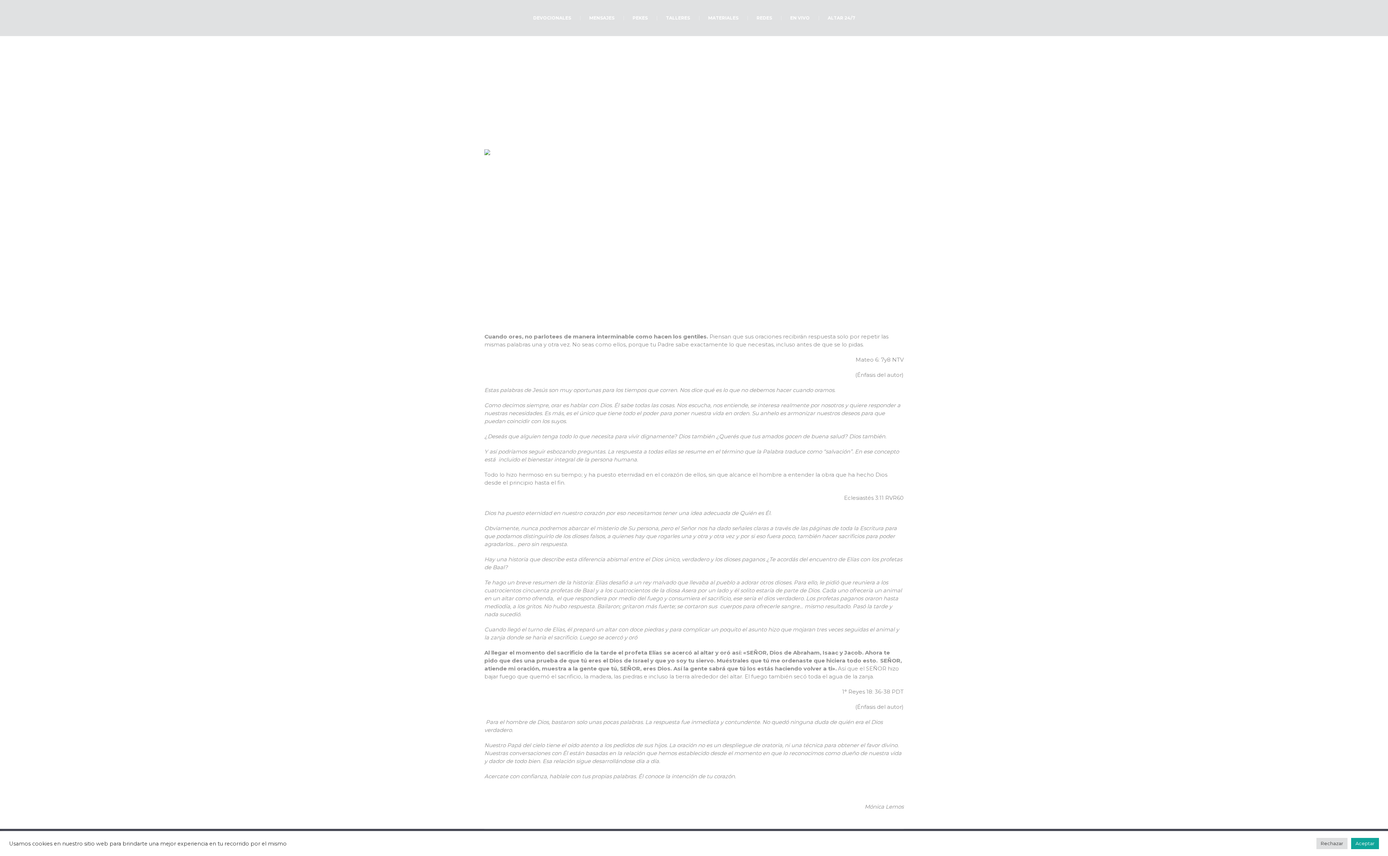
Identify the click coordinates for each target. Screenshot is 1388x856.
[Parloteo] (694, 236)
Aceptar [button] (1365, 843)
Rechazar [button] (1332, 843)
